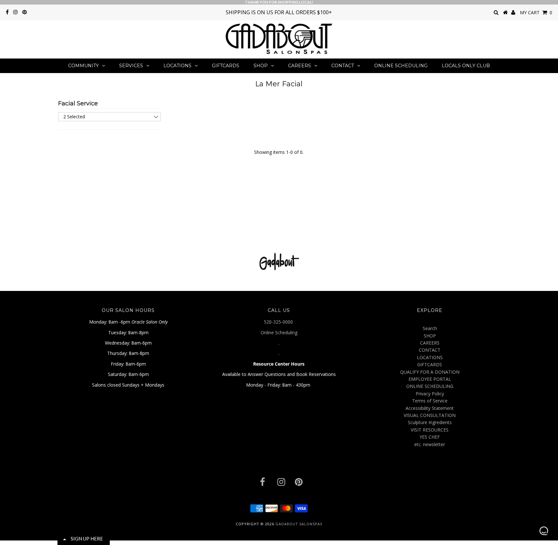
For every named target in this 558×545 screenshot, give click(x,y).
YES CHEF (429, 437)
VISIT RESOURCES (430, 430)
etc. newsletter (429, 444)
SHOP (260, 66)
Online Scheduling (279, 332)
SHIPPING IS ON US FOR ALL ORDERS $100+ (279, 12)
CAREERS (299, 66)
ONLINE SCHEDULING (401, 66)
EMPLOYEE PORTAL (429, 379)
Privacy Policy (430, 393)
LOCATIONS (177, 66)
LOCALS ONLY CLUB (466, 66)
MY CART (536, 12)
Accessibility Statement (430, 408)
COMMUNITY (83, 66)
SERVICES (131, 66)
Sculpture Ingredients (430, 422)
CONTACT (342, 66)
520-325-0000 (279, 322)
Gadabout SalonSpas (298, 523)
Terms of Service (430, 401)
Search (430, 328)
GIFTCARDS (225, 66)
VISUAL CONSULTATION (430, 415)
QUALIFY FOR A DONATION (430, 372)
